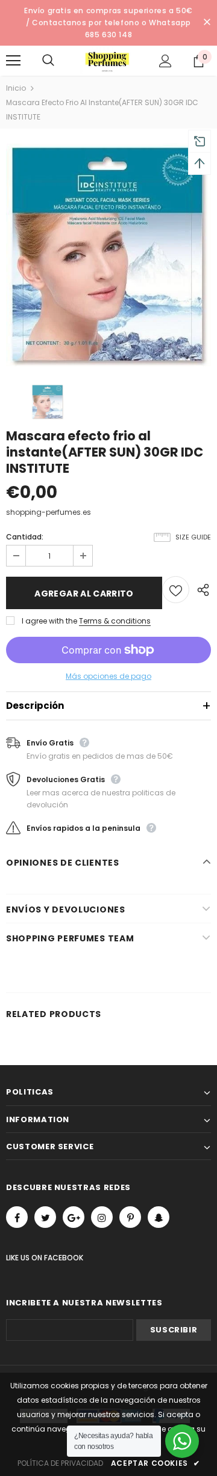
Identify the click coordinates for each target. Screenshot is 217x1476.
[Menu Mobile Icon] (13, 60)
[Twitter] (45, 1217)
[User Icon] (165, 61)
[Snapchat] (158, 1217)
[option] (108, 255)
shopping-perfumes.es (48, 512)
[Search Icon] (60, 61)
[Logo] (107, 60)
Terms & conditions (115, 621)
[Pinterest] (130, 1217)
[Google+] (73, 1217)
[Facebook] (17, 1217)
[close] (207, 23)
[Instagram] (102, 1217)
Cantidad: (24, 537)
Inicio (16, 88)
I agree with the (49, 621)
